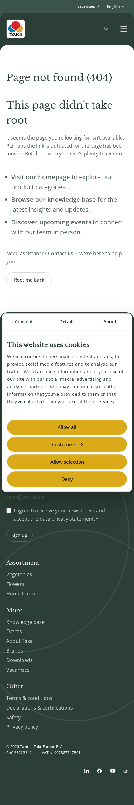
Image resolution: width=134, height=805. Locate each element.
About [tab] (110, 321)
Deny (67, 479)
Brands (14, 650)
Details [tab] (67, 321)
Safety (13, 717)
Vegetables (19, 574)
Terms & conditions (29, 698)
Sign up (19, 535)
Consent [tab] (24, 321)
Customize (63, 444)
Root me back (29, 280)
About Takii (19, 641)
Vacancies (18, 669)
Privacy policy (22, 726)
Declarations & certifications (39, 707)
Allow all (67, 427)
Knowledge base (25, 622)
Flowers (15, 584)
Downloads (19, 660)
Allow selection (67, 462)
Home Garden (23, 593)
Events (14, 631)
